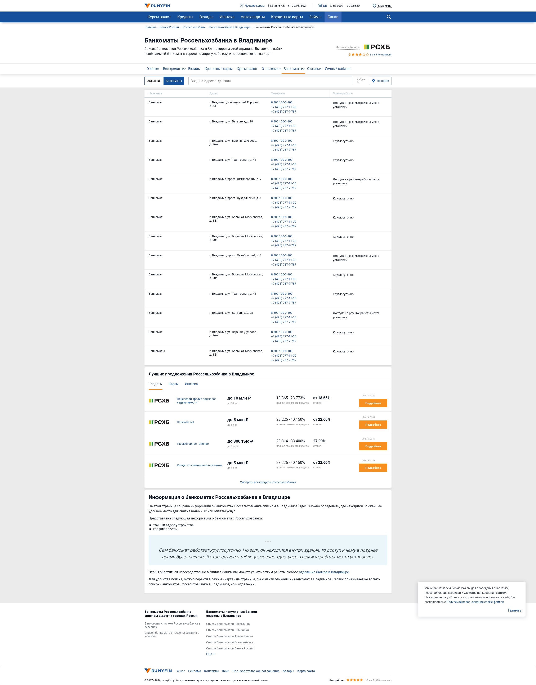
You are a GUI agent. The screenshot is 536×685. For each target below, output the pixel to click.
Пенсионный (185, 422)
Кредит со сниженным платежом (199, 465)
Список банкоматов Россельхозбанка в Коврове (171, 634)
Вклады (206, 16)
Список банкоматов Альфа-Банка (229, 636)
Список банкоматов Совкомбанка (230, 642)
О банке (153, 68)
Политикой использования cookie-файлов (475, 602)
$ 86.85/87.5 (276, 6)
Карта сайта (306, 671)
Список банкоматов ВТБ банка (227, 630)
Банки (333, 16)
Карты (174, 384)
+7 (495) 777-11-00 (283, 107)
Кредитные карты (287, 16)
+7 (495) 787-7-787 (283, 111)
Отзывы (313, 68)
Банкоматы (293, 68)
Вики (225, 671)
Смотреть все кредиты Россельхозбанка (268, 482)
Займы (315, 16)
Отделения (270, 68)
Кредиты (185, 16)
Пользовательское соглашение (256, 671)
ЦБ (325, 6)
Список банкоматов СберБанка (228, 624)
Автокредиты (253, 16)
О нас (181, 671)
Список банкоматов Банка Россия (230, 648)
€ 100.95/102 (297, 6)
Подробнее (373, 403)
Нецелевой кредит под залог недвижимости (196, 400)
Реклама (194, 671)
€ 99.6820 (353, 6)
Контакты (211, 671)
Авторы (288, 671)
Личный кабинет (338, 68)
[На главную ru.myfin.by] (158, 670)
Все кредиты (173, 68)
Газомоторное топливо (193, 444)
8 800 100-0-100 (281, 102)
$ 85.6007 (336, 6)
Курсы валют (159, 16)
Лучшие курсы (255, 6)
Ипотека (227, 16)
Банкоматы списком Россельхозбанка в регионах (172, 625)
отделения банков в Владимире (324, 572)
